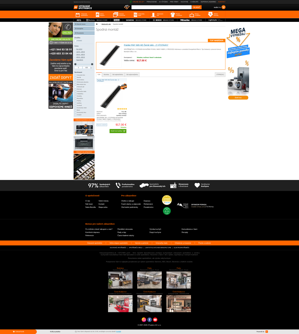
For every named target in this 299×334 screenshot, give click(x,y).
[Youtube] (155, 323)
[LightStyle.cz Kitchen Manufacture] (84, 167)
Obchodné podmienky (129, 207)
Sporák (79, 77)
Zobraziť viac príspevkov (84, 152)
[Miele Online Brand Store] (191, 20)
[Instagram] (144, 323)
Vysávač (79, 105)
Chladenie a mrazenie (183, 243)
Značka (77, 38)
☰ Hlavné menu (80, 24)
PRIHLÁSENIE (152, 2)
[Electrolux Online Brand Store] (97, 20)
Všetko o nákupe (127, 201)
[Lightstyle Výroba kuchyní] (215, 20)
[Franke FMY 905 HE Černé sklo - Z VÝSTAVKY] (109, 65)
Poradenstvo (148, 207)
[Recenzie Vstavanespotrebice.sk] (167, 200)
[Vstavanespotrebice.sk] (149, 323)
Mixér (78, 110)
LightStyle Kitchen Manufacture (158, 247)
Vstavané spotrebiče (94, 243)
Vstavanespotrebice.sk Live (84, 120)
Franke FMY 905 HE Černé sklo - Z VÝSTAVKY (146, 45)
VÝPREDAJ (220, 74)
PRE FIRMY (174, 2)
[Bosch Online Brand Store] (163, 20)
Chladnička (80, 93)
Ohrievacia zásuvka (82, 82)
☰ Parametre (79, 33)
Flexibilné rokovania (125, 229)
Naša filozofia (90, 207)
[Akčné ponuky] (127, 7)
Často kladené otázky (125, 235)
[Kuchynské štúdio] (179, 185)
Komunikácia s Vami (189, 229)
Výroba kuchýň (155, 229)
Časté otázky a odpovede (131, 204)
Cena (76, 46)
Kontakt (101, 204)
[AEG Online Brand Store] (79, 20)
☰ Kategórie (79, 28)
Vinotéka (79, 96)
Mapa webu (103, 207)
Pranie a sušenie (204, 243)
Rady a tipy (121, 232)
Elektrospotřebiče (181, 247)
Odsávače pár (106, 24)
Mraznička (80, 98)
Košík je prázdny (55, 331)
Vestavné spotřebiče (118, 247)
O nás (87, 201)
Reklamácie (148, 204)
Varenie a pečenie (141, 243)
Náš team (89, 204)
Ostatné (79, 114)
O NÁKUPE (194, 2)
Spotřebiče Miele (135, 247)
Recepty (185, 232)
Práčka (79, 100)
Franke (79, 40)
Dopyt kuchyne (155, 232)
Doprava (147, 201)
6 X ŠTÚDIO (163, 2)
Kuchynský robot (82, 107)
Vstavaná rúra (81, 75)
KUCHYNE (184, 2)
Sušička (79, 103)
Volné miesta (103, 201)
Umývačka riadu (81, 91)
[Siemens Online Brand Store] (136, 20)
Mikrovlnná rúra (81, 84)
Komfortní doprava (92, 232)
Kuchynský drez (81, 112)
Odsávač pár (80, 86)
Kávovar (79, 89)
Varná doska (80, 79)
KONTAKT (221, 2)
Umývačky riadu (161, 243)
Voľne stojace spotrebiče (119, 243)
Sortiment (78, 72)
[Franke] (116, 20)
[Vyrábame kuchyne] (202, 185)
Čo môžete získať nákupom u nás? (98, 229)
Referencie (89, 235)
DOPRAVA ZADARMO (208, 2)
